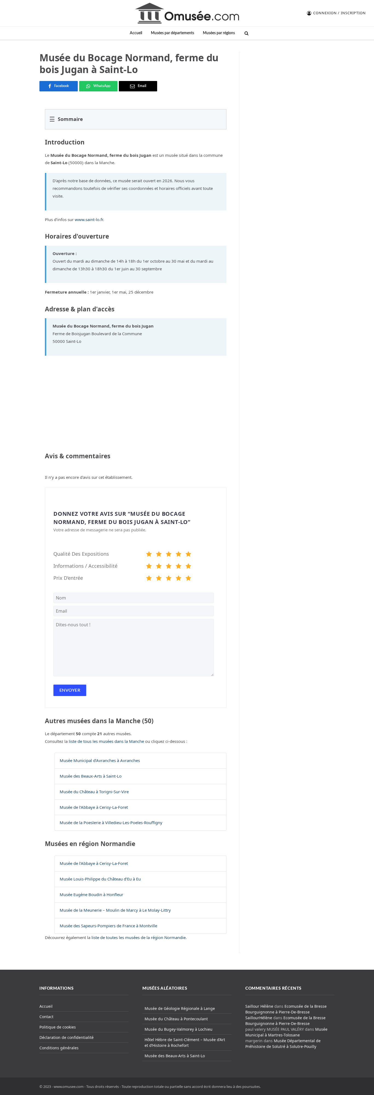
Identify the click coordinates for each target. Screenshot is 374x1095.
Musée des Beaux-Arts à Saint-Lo (91, 776)
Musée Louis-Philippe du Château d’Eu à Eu (100, 879)
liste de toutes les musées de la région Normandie (138, 937)
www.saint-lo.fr (89, 219)
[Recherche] (246, 33)
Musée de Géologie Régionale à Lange (180, 1008)
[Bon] (169, 555)
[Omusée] (187, 13)
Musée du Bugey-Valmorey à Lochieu (178, 1029)
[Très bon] (178, 555)
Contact (46, 1016)
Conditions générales (59, 1047)
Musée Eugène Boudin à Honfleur (91, 894)
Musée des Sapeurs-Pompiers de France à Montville (108, 925)
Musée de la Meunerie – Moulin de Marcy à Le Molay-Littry (115, 910)
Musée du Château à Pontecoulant (176, 1018)
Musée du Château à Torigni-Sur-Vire (94, 791)
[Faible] (159, 555)
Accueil (136, 33)
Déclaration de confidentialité (66, 1037)
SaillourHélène (258, 1017)
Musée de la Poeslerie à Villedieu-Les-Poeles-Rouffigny (111, 822)
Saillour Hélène (259, 1006)
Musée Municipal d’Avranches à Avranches (100, 760)
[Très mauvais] (149, 555)
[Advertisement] (290, 86)
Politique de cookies (57, 1027)
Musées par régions (219, 33)
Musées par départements (172, 33)
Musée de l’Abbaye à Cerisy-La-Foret (94, 807)
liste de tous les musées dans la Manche (106, 741)
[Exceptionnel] (188, 555)
